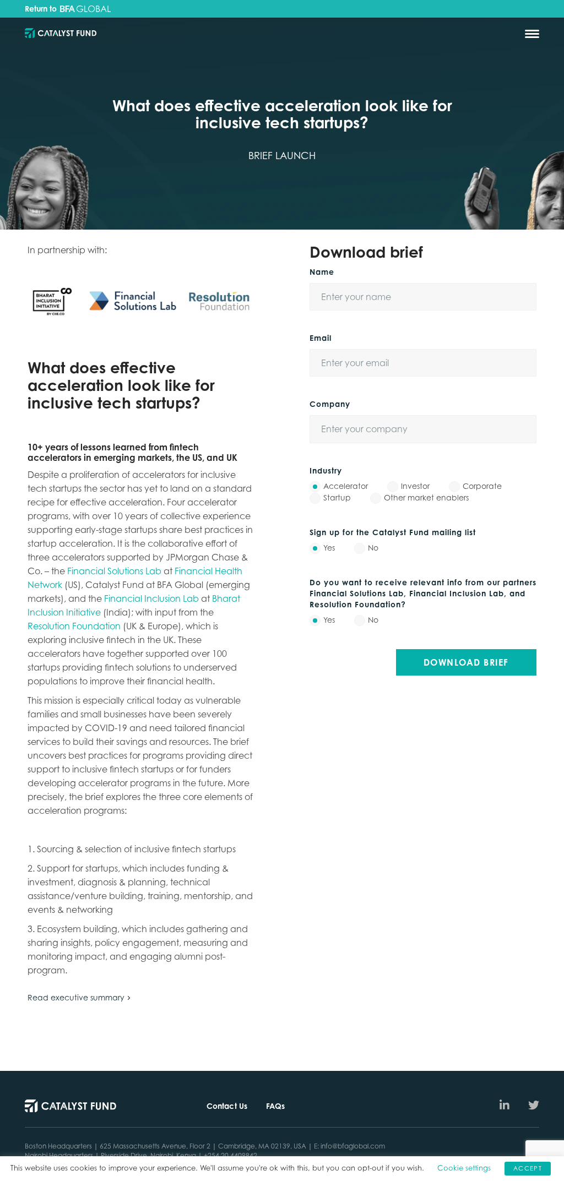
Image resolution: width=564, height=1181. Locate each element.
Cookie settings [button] (464, 1167)
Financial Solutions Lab (115, 570)
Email (321, 337)
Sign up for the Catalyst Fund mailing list (393, 532)
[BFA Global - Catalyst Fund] (60, 34)
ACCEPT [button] (527, 1168)
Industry (326, 470)
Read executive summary (76, 997)
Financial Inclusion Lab (151, 598)
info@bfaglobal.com (353, 1146)
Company (330, 404)
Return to (42, 8)
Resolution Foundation (74, 626)
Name (322, 271)
